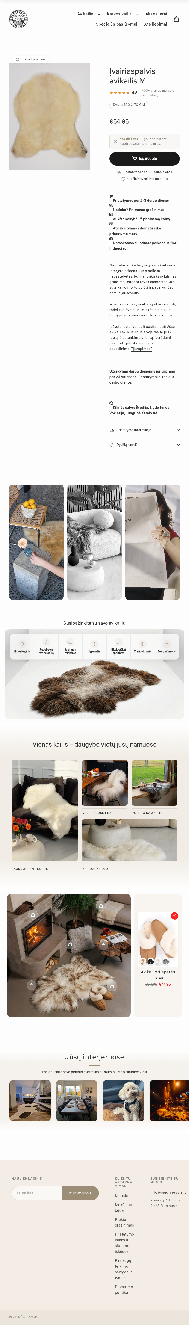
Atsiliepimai (155, 24)
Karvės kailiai (120, 14)
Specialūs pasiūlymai (116, 24)
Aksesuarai (156, 14)
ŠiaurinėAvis (29, 1317)
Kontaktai (123, 1195)
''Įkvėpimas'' (141, 348)
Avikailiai (86, 14)
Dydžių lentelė (127, 445)
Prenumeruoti (80, 1193)
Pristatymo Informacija (134, 430)
